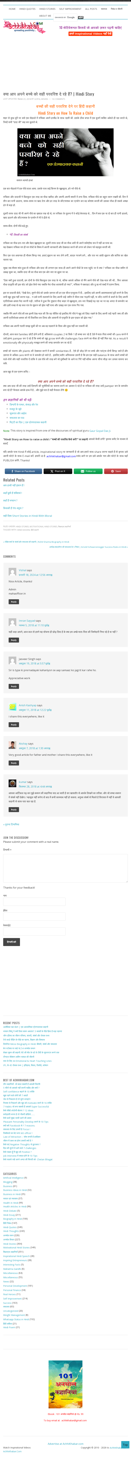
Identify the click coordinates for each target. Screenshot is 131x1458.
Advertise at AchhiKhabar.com (65, 1444)
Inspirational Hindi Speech (16, 1256)
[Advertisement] (65, 60)
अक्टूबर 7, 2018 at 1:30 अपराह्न (34, 748)
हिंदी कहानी (35, 530)
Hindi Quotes (10, 1227)
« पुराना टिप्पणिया (11, 824)
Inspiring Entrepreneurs (15, 1260)
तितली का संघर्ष (21, 234)
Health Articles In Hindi (14, 1206)
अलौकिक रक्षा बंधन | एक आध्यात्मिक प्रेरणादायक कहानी (25, 1026)
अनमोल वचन (8, 1235)
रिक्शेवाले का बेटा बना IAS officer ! (17, 1133)
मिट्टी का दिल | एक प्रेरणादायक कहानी (28, 422)
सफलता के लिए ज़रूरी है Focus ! (16, 1129)
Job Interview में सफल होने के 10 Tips (20, 1155)
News (6, 1281)
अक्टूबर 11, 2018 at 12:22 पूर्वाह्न (35, 710)
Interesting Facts (11, 1264)
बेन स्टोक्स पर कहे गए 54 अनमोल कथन (19, 1048)
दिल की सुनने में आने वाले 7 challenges (19, 1148)
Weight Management (14, 1315)
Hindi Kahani (23, 530)
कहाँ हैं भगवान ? (10, 500)
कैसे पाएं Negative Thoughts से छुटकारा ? (21, 1144)
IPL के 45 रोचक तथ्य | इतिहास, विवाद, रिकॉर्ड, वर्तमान (25, 1065)
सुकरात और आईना (18, 413)
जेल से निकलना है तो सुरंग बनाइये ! (17, 1099)
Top (125, 1445)
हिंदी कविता (7, 1323)
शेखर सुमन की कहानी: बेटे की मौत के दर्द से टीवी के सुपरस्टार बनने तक (31, 1052)
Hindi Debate (10, 1210)
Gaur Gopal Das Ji (99, 430)
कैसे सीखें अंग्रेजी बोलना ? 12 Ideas (18, 1110)
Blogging (7, 1181)
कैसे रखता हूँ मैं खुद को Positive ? (17, 1151)
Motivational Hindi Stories (43, 526)
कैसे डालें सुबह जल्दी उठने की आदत (17, 1117)
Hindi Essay (9, 1214)
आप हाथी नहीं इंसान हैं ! (13, 485)
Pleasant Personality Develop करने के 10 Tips (25, 1121)
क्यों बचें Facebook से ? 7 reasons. (19, 1125)
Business (7, 1186)
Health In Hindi (10, 1202)
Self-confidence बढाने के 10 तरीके (18, 1091)
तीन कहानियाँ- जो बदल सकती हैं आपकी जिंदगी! (21, 1084)
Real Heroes (9, 1294)
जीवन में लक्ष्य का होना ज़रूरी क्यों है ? (18, 1140)
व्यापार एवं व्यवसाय (10, 1198)
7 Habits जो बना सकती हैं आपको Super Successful (26, 1106)
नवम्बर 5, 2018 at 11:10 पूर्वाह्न (34, 625)
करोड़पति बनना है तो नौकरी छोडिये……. (19, 1114)
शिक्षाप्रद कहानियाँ (64, 526)
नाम (5, 895)
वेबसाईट (7, 925)
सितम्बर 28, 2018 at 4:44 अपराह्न (35, 786)
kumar (23, 782)
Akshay (23, 743)
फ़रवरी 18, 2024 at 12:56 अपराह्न (35, 575)
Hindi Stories (22, 526)
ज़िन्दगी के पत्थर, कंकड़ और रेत (24, 404)
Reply (14, 601)
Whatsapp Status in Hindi (16, 1319)
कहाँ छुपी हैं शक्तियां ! (12, 493)
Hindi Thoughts (11, 1231)
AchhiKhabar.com (119, 1447)
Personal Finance (12, 1290)
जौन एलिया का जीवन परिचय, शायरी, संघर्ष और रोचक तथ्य (26, 1035)
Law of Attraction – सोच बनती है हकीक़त (21, 1136)
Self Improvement (12, 1298)
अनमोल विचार (8, 1239)
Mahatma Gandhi (12, 1268)
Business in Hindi (12, 1194)
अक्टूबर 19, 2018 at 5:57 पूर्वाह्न (34, 663)
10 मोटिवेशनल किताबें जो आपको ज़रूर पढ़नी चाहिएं (90, 27)
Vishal (22, 570)
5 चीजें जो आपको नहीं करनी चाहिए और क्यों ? (21, 1087)
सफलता (6, 1306)
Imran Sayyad (27, 620)
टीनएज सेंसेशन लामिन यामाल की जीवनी (18, 1056)
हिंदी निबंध (7, 1223)
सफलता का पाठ (17, 418)
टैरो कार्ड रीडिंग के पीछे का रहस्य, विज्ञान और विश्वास (24, 1039)
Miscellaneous (10, 1273)
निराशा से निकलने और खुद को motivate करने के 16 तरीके (27, 1102)
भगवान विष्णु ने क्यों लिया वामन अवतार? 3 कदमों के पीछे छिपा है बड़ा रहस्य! (32, 1031)
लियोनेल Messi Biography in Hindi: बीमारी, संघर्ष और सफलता (30, 1043)
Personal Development (15, 1285)
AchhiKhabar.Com (12, 1451)
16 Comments (58, 99)
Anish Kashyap (27, 705)
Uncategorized (10, 1310)
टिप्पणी (7, 850)
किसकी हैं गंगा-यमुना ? (13, 508)
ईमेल (5, 910)
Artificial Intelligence (13, 1177)
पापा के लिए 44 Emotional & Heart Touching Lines (27, 1060)
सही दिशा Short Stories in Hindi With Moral (27, 515)
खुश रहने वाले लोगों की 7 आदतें (15, 1095)
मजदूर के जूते (15, 409)
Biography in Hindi (12, 1218)
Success (7, 1302)
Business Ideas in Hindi (15, 1190)
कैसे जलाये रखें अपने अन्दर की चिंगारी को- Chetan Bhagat (28, 1159)
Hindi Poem (9, 1327)
